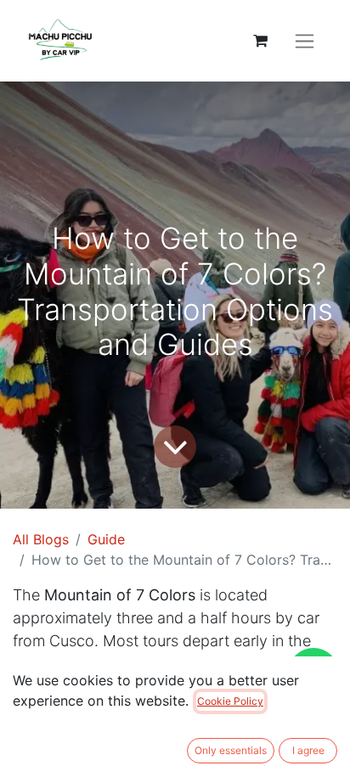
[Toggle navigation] (304, 41)
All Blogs (41, 539)
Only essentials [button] (231, 750)
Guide (106, 539)
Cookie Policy (230, 701)
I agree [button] (308, 750)
